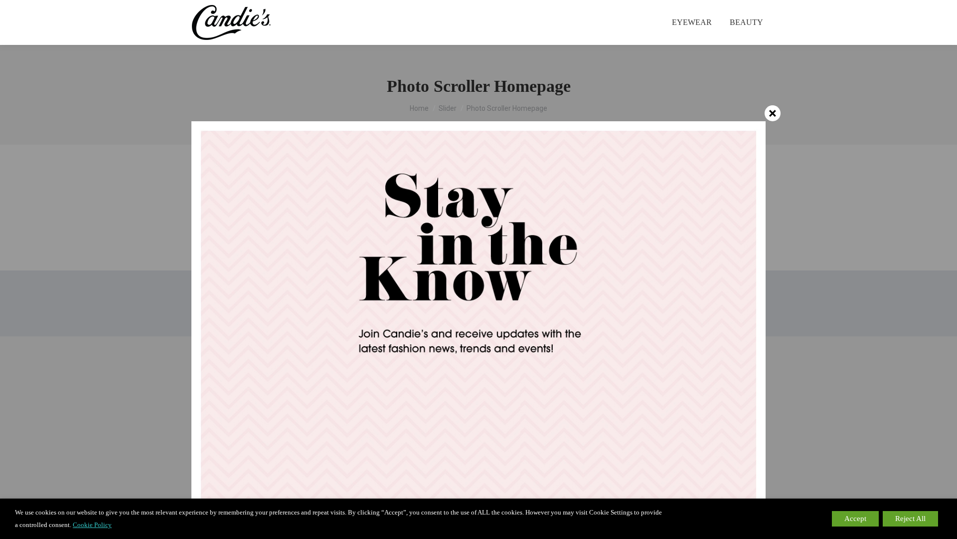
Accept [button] (855, 519)
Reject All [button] (910, 519)
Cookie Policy (92, 525)
